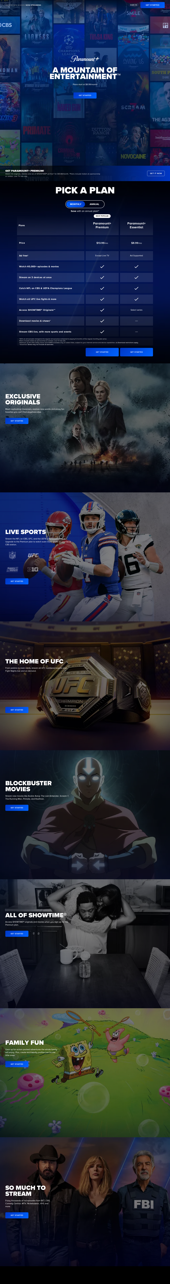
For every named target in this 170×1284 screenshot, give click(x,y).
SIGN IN (133, 5)
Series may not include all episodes (40, 344)
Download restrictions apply (128, 343)
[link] (152, 5)
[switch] (85, 204)
